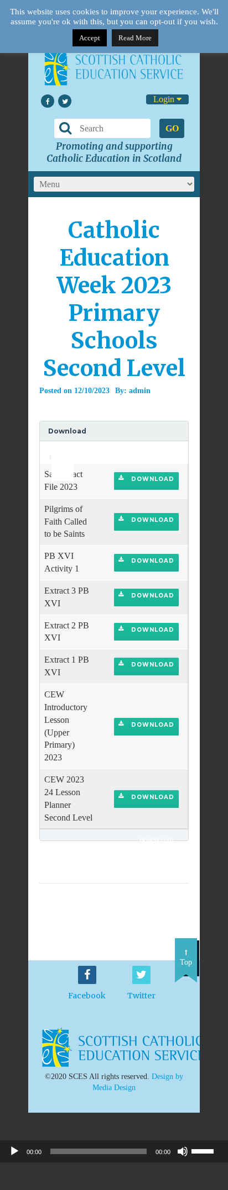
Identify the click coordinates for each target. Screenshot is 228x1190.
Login (165, 99)
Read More (135, 38)
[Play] (14, 1151)
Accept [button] (89, 38)
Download (151, 479)
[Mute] (182, 1151)
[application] (56, 452)
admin (140, 391)
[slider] (58, 449)
